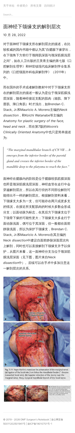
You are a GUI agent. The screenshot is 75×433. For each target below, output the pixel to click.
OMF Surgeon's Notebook (34, 419)
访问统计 (49, 5)
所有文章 (36, 5)
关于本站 (8, 5)
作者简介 (22, 5)
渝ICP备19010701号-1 (39, 423)
